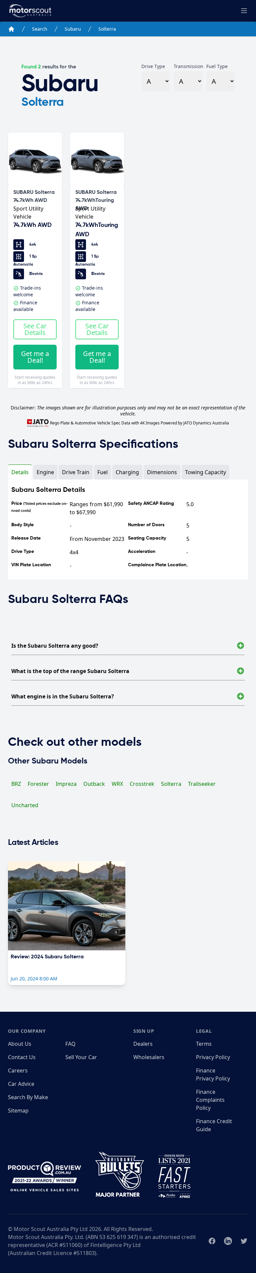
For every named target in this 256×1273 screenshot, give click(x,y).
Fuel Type (217, 66)
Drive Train (75, 472)
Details (20, 472)
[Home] (11, 29)
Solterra (107, 29)
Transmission (188, 66)
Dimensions (162, 472)
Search (39, 29)
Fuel (102, 472)
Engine (45, 472)
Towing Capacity (205, 472)
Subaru (73, 29)
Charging (127, 472)
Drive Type (153, 66)
